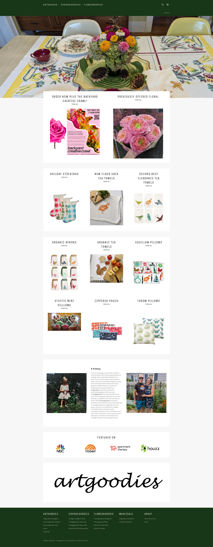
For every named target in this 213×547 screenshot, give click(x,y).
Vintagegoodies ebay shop (78, 525)
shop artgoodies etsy (50, 525)
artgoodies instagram (50, 519)
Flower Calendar (99, 528)
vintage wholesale (125, 522)
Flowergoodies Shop (101, 522)
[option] (106, 57)
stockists (46, 532)
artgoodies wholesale (126, 519)
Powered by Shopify (82, 540)
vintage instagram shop (77, 519)
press (45, 528)
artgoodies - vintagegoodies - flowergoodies (73, 4)
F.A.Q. (146, 522)
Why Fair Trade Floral (101, 525)
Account (167, 13)
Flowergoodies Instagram (103, 519)
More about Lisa (150, 519)
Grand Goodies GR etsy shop (78, 528)
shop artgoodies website (51, 522)
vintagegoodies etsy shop (77, 522)
